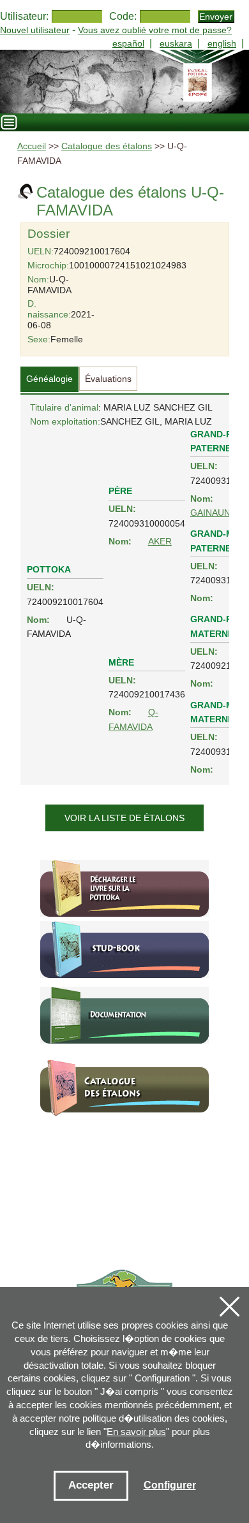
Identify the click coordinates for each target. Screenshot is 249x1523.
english (221, 43)
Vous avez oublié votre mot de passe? (155, 30)
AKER (160, 541)
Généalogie (49, 379)
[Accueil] (124, 81)
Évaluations (108, 379)
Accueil (31, 146)
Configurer (170, 1485)
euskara (176, 43)
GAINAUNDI (214, 512)
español (128, 43)
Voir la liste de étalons (124, 818)
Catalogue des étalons (106, 146)
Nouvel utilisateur (35, 30)
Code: (123, 16)
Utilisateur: (24, 16)
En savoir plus (136, 1431)
